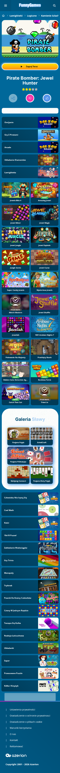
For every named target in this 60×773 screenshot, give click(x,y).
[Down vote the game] (30, 98)
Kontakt (14, 740)
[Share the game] (13, 98)
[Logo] (30, 5)
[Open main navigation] (5, 5)
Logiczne (32, 15)
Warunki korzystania (21, 727)
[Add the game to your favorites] (52, 25)
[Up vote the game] (47, 98)
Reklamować (16, 746)
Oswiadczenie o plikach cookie (26, 721)
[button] (54, 5)
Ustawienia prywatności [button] (22, 709)
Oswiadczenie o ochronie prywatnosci (30, 715)
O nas (13, 734)
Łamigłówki (16, 15)
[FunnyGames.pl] (3, 15)
